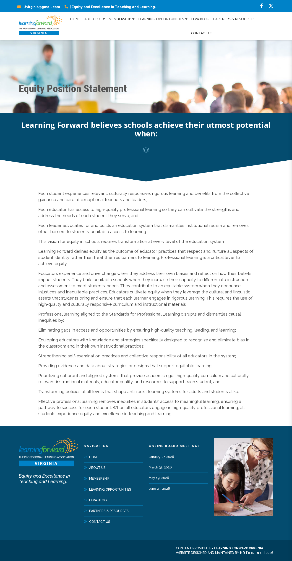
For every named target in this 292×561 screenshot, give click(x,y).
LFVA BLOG (98, 500)
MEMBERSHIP (99, 478)
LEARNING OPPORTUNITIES (110, 489)
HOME (94, 457)
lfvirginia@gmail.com (41, 7)
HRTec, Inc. (251, 553)
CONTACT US (99, 522)
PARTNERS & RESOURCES (109, 511)
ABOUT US (97, 468)
